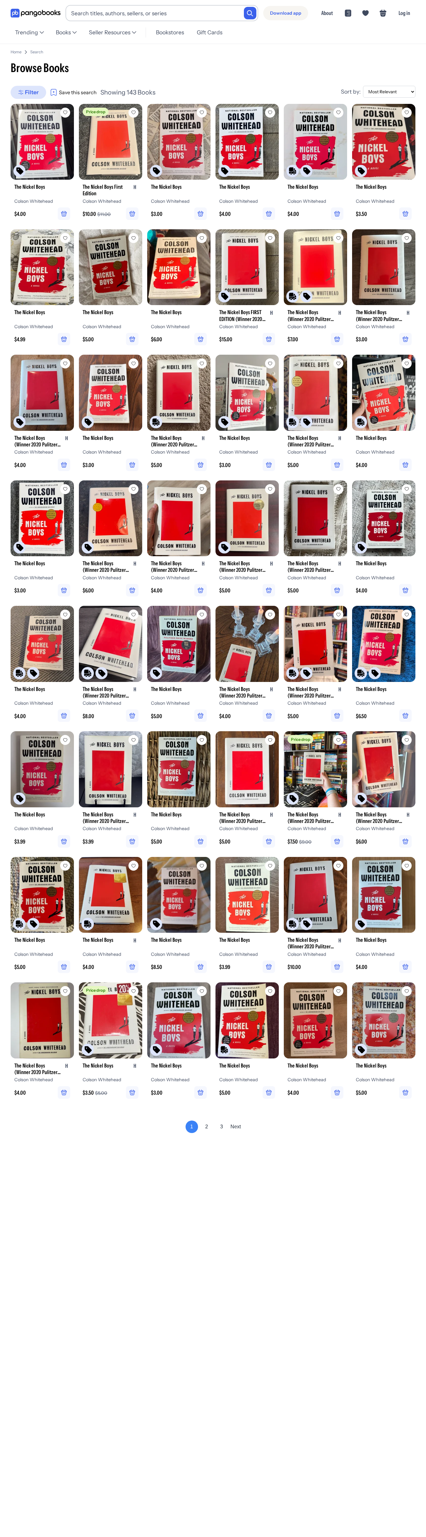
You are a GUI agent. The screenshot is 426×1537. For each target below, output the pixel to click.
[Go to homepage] (36, 13)
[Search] (250, 13)
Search (36, 52)
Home (16, 52)
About (327, 13)
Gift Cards (209, 32)
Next (235, 1126)
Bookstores (170, 32)
